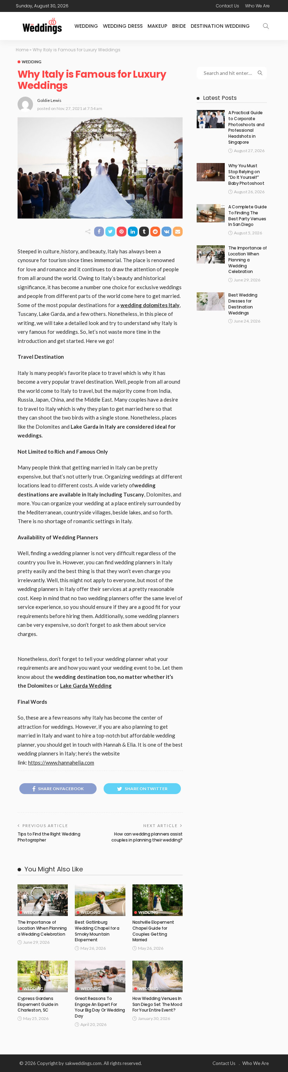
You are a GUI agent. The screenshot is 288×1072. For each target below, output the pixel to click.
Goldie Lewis (49, 100)
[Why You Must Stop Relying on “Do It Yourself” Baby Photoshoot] (211, 172)
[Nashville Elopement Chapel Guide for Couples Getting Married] (157, 900)
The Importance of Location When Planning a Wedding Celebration (42, 928)
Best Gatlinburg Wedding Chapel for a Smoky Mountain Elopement (97, 931)
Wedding (86, 26)
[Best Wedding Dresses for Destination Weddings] (211, 301)
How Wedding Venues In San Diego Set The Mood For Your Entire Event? (157, 1004)
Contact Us (227, 6)
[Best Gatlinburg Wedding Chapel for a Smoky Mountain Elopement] (100, 900)
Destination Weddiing (220, 26)
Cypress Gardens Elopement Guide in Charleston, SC (38, 1004)
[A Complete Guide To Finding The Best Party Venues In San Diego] (211, 213)
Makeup (157, 26)
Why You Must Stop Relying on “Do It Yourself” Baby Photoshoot (246, 174)
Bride (179, 26)
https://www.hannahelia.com (61, 762)
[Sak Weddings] (42, 26)
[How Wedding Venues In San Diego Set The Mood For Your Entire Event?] (157, 976)
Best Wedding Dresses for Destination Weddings (242, 304)
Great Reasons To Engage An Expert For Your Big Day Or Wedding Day (100, 1007)
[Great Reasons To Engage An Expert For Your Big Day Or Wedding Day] (100, 976)
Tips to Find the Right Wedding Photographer (49, 837)
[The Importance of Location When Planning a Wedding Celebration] (43, 900)
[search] (266, 26)
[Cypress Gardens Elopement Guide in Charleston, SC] (43, 976)
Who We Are (257, 6)
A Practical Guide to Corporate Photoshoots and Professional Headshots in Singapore (246, 127)
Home (22, 50)
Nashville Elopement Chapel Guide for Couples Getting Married (153, 931)
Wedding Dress (123, 26)
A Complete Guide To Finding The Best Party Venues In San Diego (247, 215)
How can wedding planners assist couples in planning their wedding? (147, 837)
